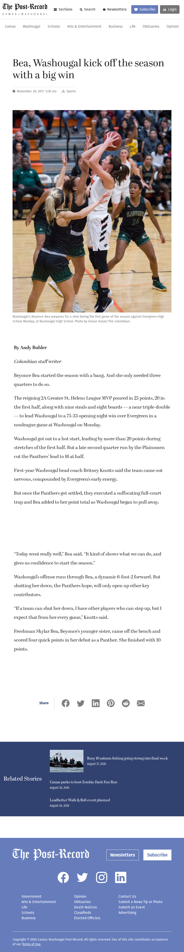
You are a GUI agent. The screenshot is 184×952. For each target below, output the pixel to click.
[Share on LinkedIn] (96, 703)
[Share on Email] (141, 703)
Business (116, 27)
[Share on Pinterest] (111, 703)
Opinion (172, 27)
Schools (54, 27)
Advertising (127, 912)
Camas (10, 27)
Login (172, 9)
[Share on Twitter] (81, 703)
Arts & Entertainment (84, 27)
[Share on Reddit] (126, 703)
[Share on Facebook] (66, 703)
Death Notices (85, 907)
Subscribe (147, 9)
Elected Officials (87, 918)
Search (89, 9)
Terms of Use (31, 944)
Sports (71, 91)
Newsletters (117, 9)
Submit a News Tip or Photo (140, 902)
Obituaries (151, 27)
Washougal (31, 27)
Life (133, 27)
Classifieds (82, 912)
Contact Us (127, 896)
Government (32, 896)
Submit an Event (131, 907)
